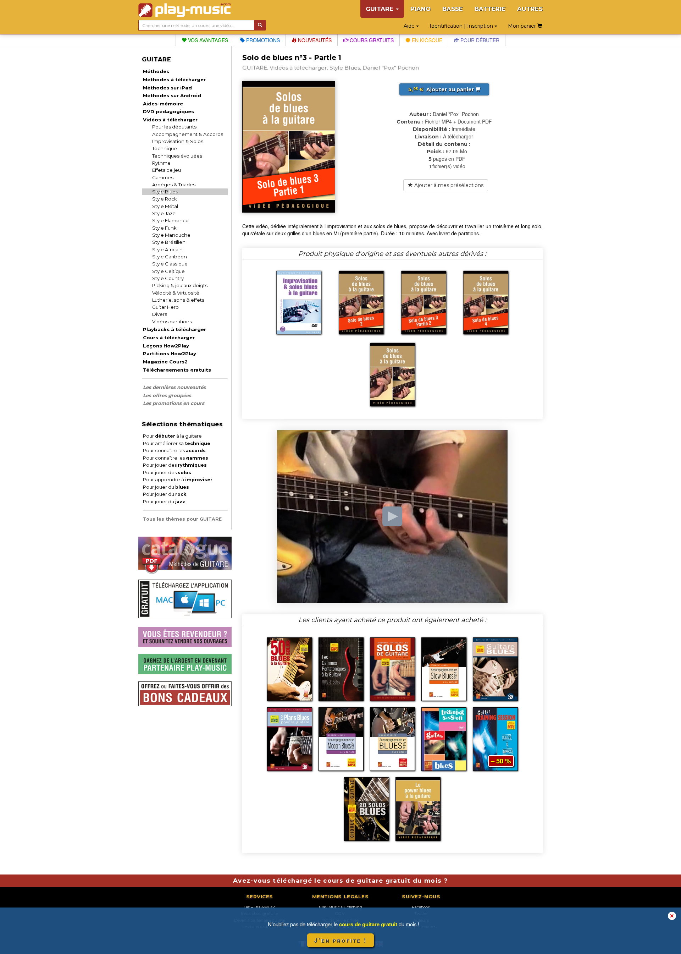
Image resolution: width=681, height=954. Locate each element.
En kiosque (426, 40)
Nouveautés (314, 40)
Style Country (168, 278)
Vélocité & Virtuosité (175, 293)
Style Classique (170, 264)
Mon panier (522, 26)
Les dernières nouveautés (174, 387)
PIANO (420, 8)
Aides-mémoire (163, 103)
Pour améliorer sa (176, 443)
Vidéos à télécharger (170, 119)
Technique (164, 148)
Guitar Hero (165, 307)
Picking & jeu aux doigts (179, 285)
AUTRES (530, 8)
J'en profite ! (340, 940)
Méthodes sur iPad (167, 88)
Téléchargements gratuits (177, 370)
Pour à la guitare (172, 436)
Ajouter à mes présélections (448, 185)
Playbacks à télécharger (174, 329)
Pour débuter (479, 40)
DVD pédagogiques (168, 111)
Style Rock (164, 199)
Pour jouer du (166, 487)
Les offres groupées (167, 395)
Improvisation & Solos (177, 141)
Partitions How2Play (169, 353)
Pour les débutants (174, 127)
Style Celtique (168, 271)
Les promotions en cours (173, 403)
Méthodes (156, 71)
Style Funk (164, 228)
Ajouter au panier (441, 89)
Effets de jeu (166, 170)
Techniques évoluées (177, 156)
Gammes (162, 177)
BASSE (452, 8)
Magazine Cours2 (165, 361)
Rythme (161, 163)
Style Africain (167, 249)
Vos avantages (207, 40)
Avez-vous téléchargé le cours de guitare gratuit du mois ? (340, 880)
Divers (159, 314)
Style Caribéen (169, 256)
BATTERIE (490, 8)
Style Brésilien (169, 242)
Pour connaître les (174, 450)
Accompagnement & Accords (187, 134)
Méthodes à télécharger (174, 79)
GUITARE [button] (380, 8)
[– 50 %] (495, 738)
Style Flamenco (170, 220)
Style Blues (165, 191)
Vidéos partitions (172, 321)
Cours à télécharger (169, 337)
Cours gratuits (371, 40)
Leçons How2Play (166, 346)
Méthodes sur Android (172, 95)
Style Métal (165, 206)
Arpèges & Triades (173, 184)
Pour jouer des (175, 465)
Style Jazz (163, 213)
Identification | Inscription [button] (462, 26)
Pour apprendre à (177, 479)
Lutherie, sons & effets (178, 300)
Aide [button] (410, 26)
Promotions (262, 40)
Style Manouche (171, 235)
